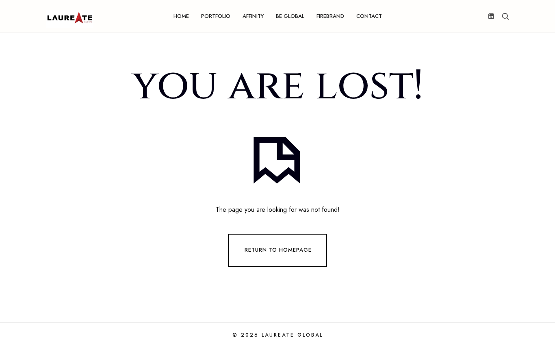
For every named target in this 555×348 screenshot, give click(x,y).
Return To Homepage (278, 249)
